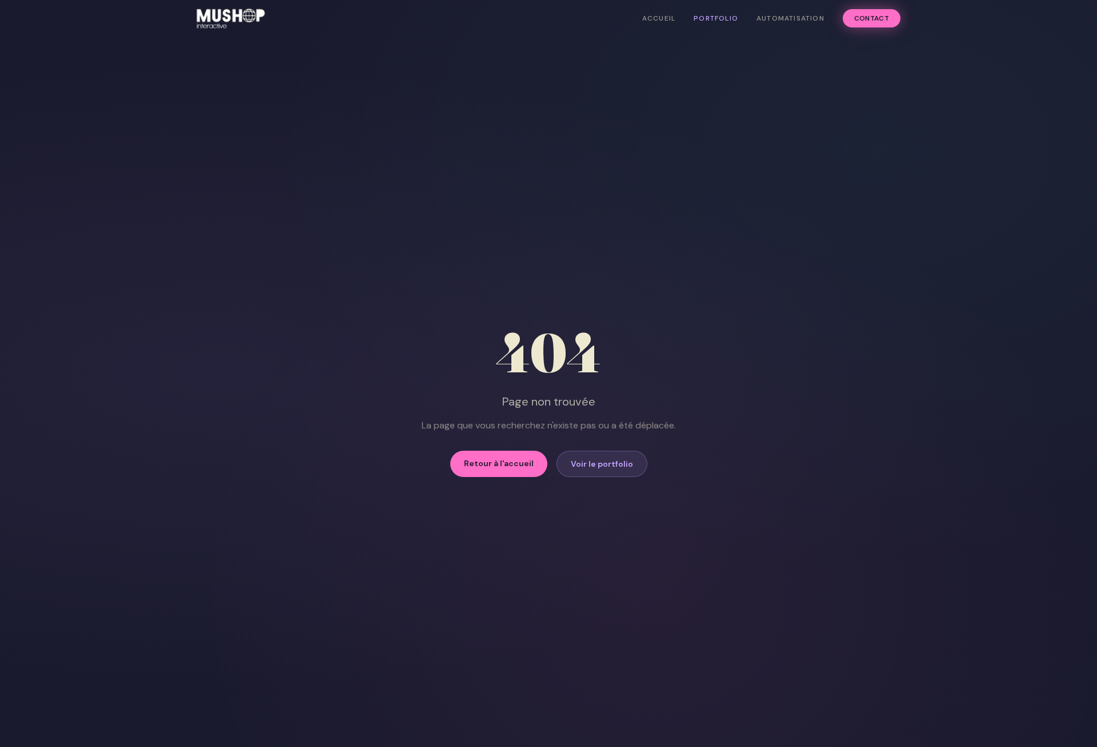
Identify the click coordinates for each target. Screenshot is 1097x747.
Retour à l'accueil (499, 463)
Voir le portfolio (602, 464)
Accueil (658, 18)
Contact (871, 18)
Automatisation (790, 18)
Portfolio (716, 18)
